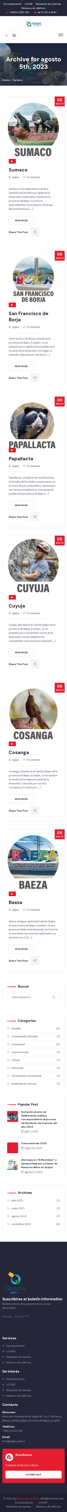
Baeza (15, 902)
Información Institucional (36, 1075)
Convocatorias (36, 1052)
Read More (21, 220)
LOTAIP (29, 4)
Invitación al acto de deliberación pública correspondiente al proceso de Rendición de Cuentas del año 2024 (39, 1119)
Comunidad (36, 1044)
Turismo (17, 80)
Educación (36, 1067)
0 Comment (33, 177)
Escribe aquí (33, 1474)
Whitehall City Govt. (28, 1498)
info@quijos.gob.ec (14, 1441)
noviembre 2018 (36, 1224)
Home (5, 80)
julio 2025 (36, 1200)
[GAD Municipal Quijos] (33, 23)
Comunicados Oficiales (36, 1036)
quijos (15, 177)
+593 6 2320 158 (19, 12)
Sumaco (18, 170)
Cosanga (19, 752)
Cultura (36, 1060)
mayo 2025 (36, 1208)
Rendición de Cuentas (48, 4)
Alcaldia (36, 1028)
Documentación (12, 4)
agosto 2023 (36, 1216)
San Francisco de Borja (28, 316)
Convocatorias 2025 (34, 1143)
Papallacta (21, 459)
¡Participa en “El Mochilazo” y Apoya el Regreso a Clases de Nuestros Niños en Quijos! (39, 1163)
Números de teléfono (33, 8)
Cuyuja (17, 606)
